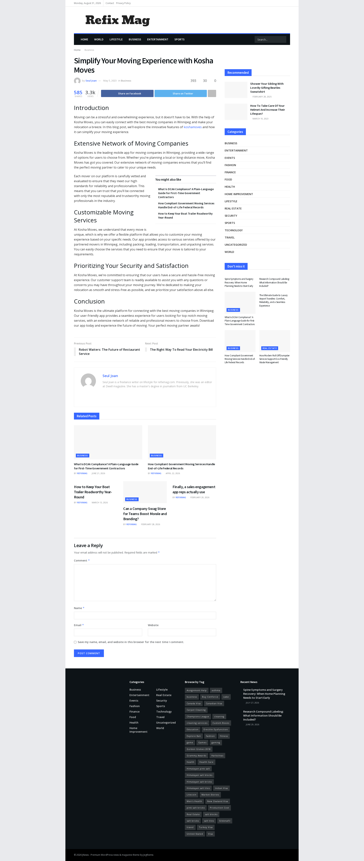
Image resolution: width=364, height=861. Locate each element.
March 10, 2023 (260, 118)
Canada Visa (194, 703)
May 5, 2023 (110, 80)
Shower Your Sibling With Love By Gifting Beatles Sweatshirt (267, 87)
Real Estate (193, 814)
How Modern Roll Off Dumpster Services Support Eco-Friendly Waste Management (274, 359)
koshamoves (193, 127)
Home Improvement (239, 194)
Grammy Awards (196, 755)
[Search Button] (283, 39)
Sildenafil (224, 820)
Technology (234, 230)
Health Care (206, 762)
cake (226, 696)
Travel (230, 237)
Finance (230, 172)
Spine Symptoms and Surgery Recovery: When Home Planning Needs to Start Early (239, 282)
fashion (210, 736)
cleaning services (197, 722)
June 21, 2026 (98, 473)
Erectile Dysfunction (216, 729)
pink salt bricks (196, 807)
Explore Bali (194, 736)
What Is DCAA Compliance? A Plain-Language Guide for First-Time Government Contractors (186, 193)
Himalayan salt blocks (199, 775)
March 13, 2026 (99, 502)
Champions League (198, 716)
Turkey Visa (206, 827)
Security (231, 215)
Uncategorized (236, 244)
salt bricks (193, 820)
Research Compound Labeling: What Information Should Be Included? (274, 282)
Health (230, 186)
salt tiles (209, 820)
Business (135, 39)
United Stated (195, 833)
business (192, 696)
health (190, 762)
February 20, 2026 (199, 497)
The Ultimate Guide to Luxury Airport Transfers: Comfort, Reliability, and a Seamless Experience (273, 300)
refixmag (82, 473)
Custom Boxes (221, 722)
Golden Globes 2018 (199, 749)
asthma (216, 690)
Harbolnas (217, 755)
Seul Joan (91, 80)
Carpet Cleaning (196, 709)
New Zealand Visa (217, 801)
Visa (210, 833)
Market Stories (210, 794)
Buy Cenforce (210, 696)
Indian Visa (221, 788)
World (99, 39)
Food (228, 179)
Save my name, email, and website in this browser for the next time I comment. (131, 642)
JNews (85, 854)
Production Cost (219, 807)
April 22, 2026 (172, 473)
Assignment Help (197, 690)
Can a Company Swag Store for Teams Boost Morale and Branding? (145, 513)
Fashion (230, 165)
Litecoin (191, 794)
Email (79, 625)
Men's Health (194, 801)
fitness (224, 736)
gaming (216, 742)
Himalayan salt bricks (199, 781)
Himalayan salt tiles (198, 788)
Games (202, 742)
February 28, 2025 (261, 96)
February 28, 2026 (150, 524)
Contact (110, 3)
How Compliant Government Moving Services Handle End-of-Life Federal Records (181, 466)
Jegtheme (148, 854)
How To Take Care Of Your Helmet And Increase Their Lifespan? (267, 109)
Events (230, 158)
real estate (233, 208)
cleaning (219, 716)
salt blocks (211, 814)
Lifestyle (116, 39)
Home (84, 39)
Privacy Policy (123, 3)
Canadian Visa (214, 703)
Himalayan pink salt (198, 768)
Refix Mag (117, 20)
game (190, 742)
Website (153, 625)
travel (190, 827)
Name (79, 608)
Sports (179, 39)
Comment (82, 560)
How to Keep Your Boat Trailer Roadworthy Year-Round (93, 491)
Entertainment (157, 39)
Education (192, 729)
